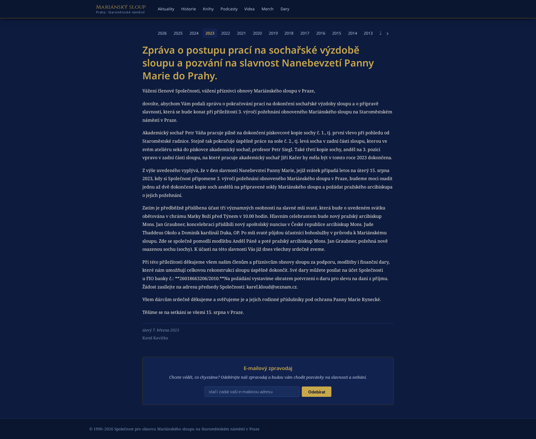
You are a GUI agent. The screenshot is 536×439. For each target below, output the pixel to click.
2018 (288, 33)
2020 (257, 33)
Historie (188, 8)
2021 (241, 33)
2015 (336, 33)
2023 (209, 33)
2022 (225, 33)
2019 (273, 33)
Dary (285, 8)
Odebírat (316, 392)
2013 (368, 33)
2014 (352, 33)
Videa (249, 8)
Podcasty (229, 8)
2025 (178, 33)
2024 (194, 33)
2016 (320, 33)
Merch (268, 8)
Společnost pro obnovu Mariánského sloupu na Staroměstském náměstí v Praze (186, 428)
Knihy (208, 8)
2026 (162, 33)
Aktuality (166, 8)
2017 (304, 33)
